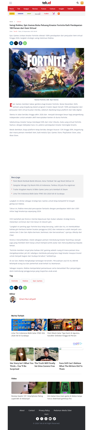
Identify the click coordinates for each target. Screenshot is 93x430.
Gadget (26, 9)
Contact (32, 410)
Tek (18, 9)
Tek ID (16, 31)
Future (43, 9)
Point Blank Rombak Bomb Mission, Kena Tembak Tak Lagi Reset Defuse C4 (43, 181)
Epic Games (37, 281)
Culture (52, 9)
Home (12, 9)
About (22, 410)
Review (35, 9)
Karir (47, 414)
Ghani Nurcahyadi (27, 299)
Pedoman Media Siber (63, 410)
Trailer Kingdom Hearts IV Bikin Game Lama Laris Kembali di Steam (40, 189)
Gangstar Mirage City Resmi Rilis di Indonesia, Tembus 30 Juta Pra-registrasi (44, 185)
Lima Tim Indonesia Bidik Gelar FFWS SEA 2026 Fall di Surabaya (38, 194)
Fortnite (15, 281)
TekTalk (70, 9)
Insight (61, 9)
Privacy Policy (44, 410)
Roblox (25, 281)
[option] (29, 328)
